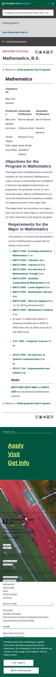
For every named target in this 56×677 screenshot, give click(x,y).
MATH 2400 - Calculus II (26, 264)
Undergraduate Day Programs (33, 69)
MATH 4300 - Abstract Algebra (30, 301)
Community (7, 597)
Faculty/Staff (8, 565)
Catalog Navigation (16, 41)
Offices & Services (10, 561)
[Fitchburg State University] (16, 3)
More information (21, 670)
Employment (8, 610)
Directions (7, 545)
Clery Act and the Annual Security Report (18, 620)
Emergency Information (12, 614)
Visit (14, 454)
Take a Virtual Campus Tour (13, 633)
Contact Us (7, 548)
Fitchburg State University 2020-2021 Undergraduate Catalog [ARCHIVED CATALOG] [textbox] (28, 12)
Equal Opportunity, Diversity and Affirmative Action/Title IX (26, 617)
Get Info (18, 462)
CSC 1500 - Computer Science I (31, 341)
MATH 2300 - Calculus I (26, 260)
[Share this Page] (44, 52)
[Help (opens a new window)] (51, 52)
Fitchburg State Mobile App (14, 636)
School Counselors (10, 594)
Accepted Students (10, 577)
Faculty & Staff (8, 587)
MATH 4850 (17, 387)
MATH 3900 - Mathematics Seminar (33, 309)
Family (5, 591)
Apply (16, 445)
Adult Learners (8, 584)
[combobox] (28, 13)
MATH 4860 (31, 387)
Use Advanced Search (14, 32)
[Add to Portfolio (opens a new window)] (40, 52)
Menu (53, 3)
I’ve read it (18, 662)
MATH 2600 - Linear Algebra (29, 287)
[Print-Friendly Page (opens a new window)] (47, 52)
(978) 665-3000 (11, 537)
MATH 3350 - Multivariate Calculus (32, 291)
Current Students (9, 581)
